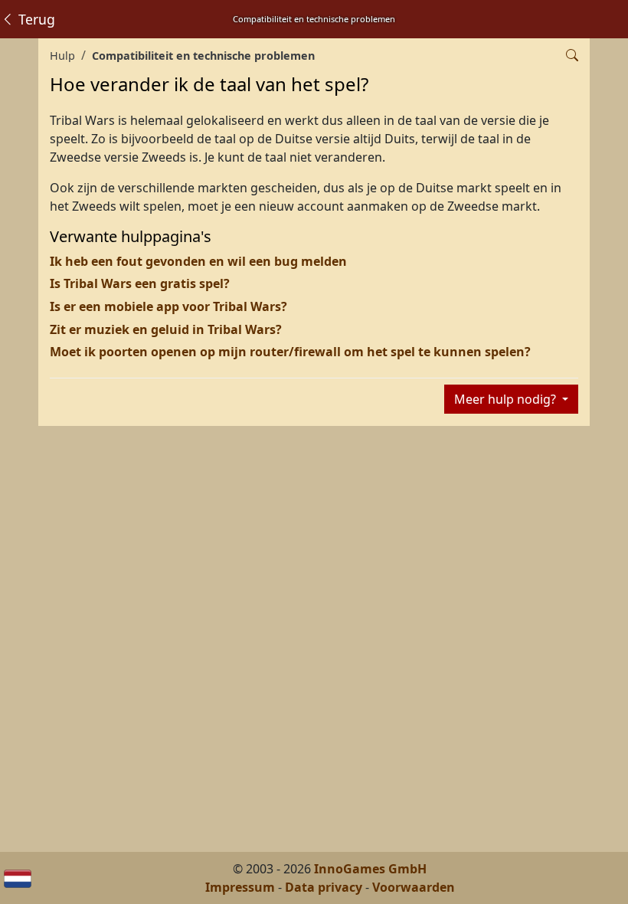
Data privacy (323, 887)
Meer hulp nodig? (506, 399)
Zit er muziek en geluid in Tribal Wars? (166, 329)
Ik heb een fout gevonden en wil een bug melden (198, 261)
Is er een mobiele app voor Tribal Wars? (168, 306)
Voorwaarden (413, 887)
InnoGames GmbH (370, 868)
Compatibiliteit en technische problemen (203, 55)
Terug (35, 19)
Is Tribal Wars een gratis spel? (140, 283)
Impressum (240, 887)
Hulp (62, 55)
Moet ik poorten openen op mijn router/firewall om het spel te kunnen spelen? (290, 351)
